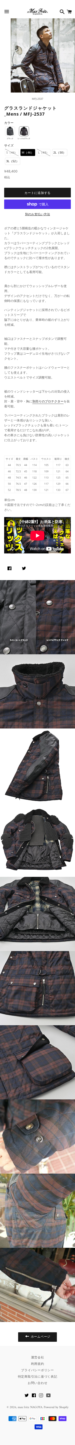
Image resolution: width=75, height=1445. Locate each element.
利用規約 (37, 1364)
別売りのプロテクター (48, 401)
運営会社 (37, 1357)
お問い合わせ (38, 1383)
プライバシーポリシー (37, 1370)
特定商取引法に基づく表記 (37, 1376)
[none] (10, 131)
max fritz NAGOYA (30, 1407)
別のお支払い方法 (37, 214)
